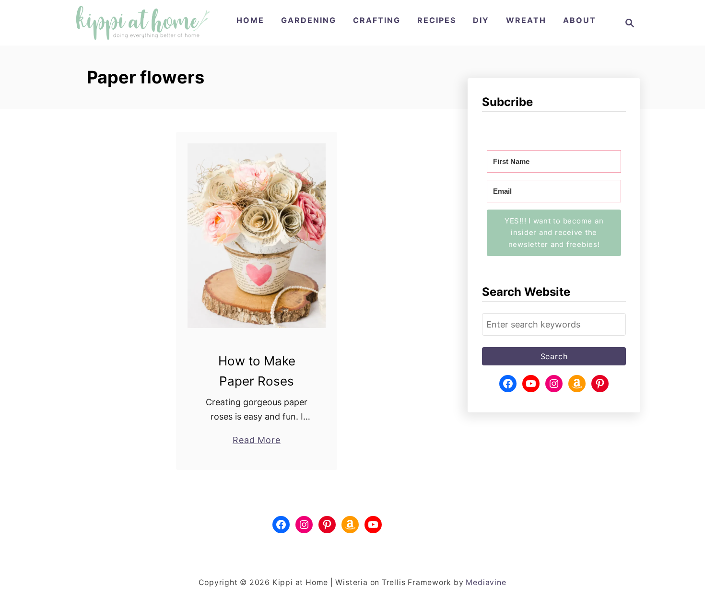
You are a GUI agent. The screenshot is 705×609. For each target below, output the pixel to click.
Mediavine (486, 582)
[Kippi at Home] (142, 23)
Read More (257, 441)
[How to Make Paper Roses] (257, 235)
